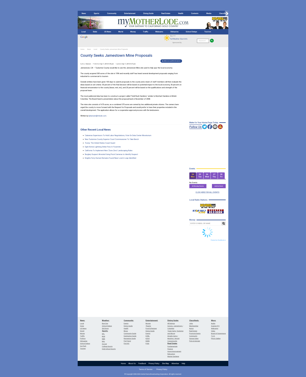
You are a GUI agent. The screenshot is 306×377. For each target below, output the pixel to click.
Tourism (207, 32)
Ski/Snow (105, 328)
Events (126, 323)
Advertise (175, 363)
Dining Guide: (173, 320)
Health (180, 13)
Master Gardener (173, 356)
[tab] (192, 175)
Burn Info (183, 39)
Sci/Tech (83, 346)
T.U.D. (213, 336)
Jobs (191, 323)
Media (208, 13)
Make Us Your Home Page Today (203, 122)
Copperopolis (172, 341)
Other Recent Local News (95, 129)
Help (183, 363)
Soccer (104, 344)
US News (107, 32)
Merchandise (193, 326)
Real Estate (165, 13)
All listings (171, 323)
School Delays (191, 32)
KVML (148, 336)
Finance (170, 349)
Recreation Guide (130, 338)
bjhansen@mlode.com (97, 116)
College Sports (107, 346)
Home (123, 363)
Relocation (171, 354)
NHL (103, 341)
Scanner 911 (215, 326)
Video (213, 331)
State (95, 32)
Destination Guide (130, 336)
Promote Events (194, 333)
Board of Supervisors (218, 333)
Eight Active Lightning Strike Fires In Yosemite (103, 147)
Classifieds (223, 13)
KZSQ (148, 338)
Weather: (105, 320)
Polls (147, 343)
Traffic (145, 32)
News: (82, 320)
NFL (103, 334)
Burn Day (105, 323)
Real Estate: (172, 343)
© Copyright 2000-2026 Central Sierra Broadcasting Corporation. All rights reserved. (153, 374)
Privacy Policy (154, 363)
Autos (191, 328)
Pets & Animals (194, 341)
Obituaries (174, 32)
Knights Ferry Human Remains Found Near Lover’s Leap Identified (110, 158)
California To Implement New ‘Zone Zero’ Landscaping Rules (108, 150)
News (84, 13)
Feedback (142, 363)
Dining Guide (148, 13)
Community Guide (130, 333)
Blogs (126, 331)
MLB (103, 336)
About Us (132, 363)
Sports (96, 13)
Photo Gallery (216, 338)
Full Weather (174, 39)
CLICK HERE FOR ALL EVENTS (207, 192)
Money (133, 32)
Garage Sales (193, 338)
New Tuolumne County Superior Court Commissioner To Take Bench (112, 139)
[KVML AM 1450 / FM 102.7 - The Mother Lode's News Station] (208, 205)
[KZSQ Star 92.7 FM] (198, 210)
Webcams (159, 32)
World (120, 32)
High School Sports (109, 349)
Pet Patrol (127, 341)
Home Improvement (174, 351)
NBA (103, 339)
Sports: (105, 331)
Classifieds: (194, 320)
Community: (129, 320)
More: (213, 320)
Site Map (165, 363)
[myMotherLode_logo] (153, 23)
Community (111, 13)
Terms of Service (145, 369)
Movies (148, 323)
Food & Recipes (151, 328)
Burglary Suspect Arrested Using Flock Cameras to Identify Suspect (111, 154)
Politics (82, 338)
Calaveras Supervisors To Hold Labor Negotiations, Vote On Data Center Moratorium (118, 135)
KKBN (148, 341)
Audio (213, 323)
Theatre (148, 326)
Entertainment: (152, 320)
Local (83, 32)
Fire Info (126, 343)
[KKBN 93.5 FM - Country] (215, 210)
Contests (194, 13)
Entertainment (129, 13)
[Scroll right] (226, 13)
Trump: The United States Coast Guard (100, 143)
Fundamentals (172, 346)
